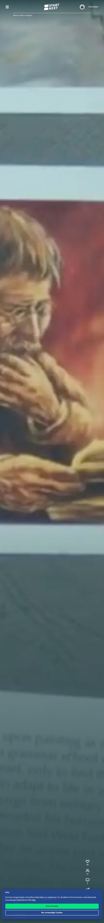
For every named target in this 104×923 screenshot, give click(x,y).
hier (34, 900)
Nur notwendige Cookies (52, 913)
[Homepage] (52, 7)
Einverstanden (52, 906)
